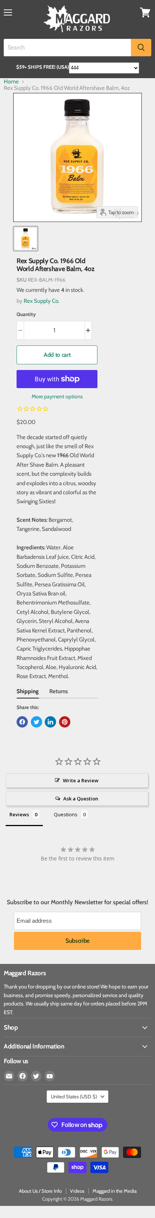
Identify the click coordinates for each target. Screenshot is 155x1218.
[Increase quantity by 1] (88, 330)
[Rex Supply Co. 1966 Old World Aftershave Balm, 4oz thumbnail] (26, 239)
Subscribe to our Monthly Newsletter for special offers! (77, 902)
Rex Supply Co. (41, 301)
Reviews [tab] (19, 814)
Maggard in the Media (115, 1191)
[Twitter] (36, 1076)
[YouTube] (49, 1076)
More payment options (57, 396)
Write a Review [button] (81, 780)
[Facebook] (22, 1076)
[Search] (141, 47)
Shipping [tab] (28, 691)
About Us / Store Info (40, 1191)
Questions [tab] (66, 814)
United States (74, 1096)
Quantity (26, 314)
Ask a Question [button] (80, 798)
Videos (77, 1191)
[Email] (9, 1076)
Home (11, 82)
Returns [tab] (58, 691)
